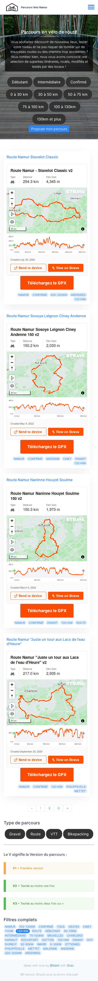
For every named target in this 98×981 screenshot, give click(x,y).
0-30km (55, 944)
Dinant (80, 459)
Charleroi (75, 935)
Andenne (52, 459)
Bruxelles (55, 935)
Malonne (50, 948)
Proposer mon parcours (49, 129)
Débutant (20, 82)
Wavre (41, 944)
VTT (54, 834)
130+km (80, 299)
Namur (23, 295)
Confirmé (78, 82)
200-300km (59, 295)
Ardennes (78, 295)
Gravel (15, 834)
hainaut (11, 940)
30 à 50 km (48, 94)
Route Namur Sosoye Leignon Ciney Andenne (46, 315)
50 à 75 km (78, 94)
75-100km (37, 935)
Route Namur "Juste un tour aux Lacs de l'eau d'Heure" (46, 641)
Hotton (48, 940)
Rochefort (29, 940)
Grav (70, 965)
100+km (63, 940)
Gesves (74, 926)
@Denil (54, 965)
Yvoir (9, 931)
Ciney (67, 459)
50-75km (70, 931)
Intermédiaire (49, 82)
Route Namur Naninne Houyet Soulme (39, 479)
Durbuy (11, 944)
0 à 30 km (19, 94)
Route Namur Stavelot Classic (32, 157)
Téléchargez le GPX (47, 283)
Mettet (80, 791)
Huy (90, 940)
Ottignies (72, 944)
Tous (61, 926)
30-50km (27, 944)
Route (81, 622)
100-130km (27, 926)
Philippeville (76, 786)
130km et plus (49, 119)
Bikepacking (78, 834)
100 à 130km (65, 106)
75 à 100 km (33, 106)
